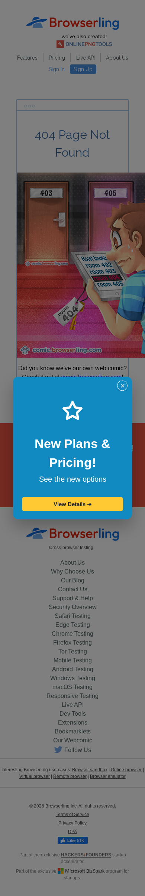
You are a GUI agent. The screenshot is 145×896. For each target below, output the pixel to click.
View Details (73, 504)
